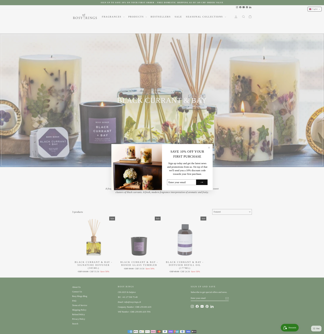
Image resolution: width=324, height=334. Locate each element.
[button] (314, 9)
